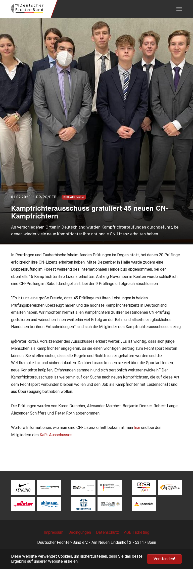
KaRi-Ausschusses (56, 434)
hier (137, 427)
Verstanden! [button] (164, 558)
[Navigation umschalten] (179, 9)
